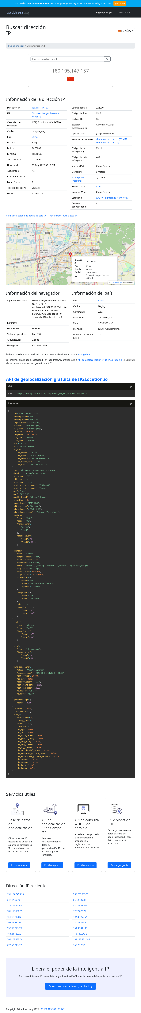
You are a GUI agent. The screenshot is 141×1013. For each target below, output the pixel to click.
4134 (98, 186)
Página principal (104, 12)
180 (41, 1009)
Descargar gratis (119, 865)
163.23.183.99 (14, 933)
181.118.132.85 (14, 911)
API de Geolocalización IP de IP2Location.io (100, 359)
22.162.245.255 (14, 945)
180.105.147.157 (40, 107)
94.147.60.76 (13, 899)
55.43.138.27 (79, 899)
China (35, 136)
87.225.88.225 (80, 905)
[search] (107, 59)
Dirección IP (124, 12)
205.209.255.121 (81, 894)
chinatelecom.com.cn (107, 139)
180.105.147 (58, 1009)
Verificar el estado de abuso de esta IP (26, 215)
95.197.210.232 (14, 928)
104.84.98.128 (14, 922)
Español (126, 30)
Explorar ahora (19, 865)
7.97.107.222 (79, 911)
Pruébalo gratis (52, 865)
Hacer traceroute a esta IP (63, 215)
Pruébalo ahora (85, 865)
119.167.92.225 (14, 905)
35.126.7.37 (79, 945)
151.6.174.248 (14, 916)
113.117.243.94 (81, 933)
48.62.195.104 (80, 916)
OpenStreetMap (117, 282)
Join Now (120, 3)
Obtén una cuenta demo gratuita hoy (70, 986)
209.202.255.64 (14, 939)
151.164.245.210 (15, 894)
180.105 (48, 1009)
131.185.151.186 (81, 939)
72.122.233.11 (80, 922)
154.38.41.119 (80, 928)
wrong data (84, 354)
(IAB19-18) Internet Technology (112, 197)
